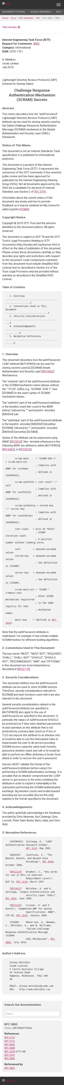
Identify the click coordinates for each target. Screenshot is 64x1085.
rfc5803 (24, 209)
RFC (38, 18)
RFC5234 (16, 441)
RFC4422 (47, 371)
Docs (13, 18)
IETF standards (26, 18)
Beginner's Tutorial (13, 11)
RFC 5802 (9, 1058)
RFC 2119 (21, 881)
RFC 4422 (10, 898)
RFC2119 (23, 669)
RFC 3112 (31, 848)
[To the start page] (9, 1080)
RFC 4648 (47, 861)
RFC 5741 (40, 191)
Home (5, 18)
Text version (9, 27)
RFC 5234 (21, 915)
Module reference (40, 11)
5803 (36, 43)
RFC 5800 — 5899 (51, 18)
